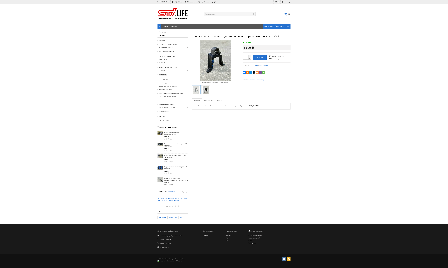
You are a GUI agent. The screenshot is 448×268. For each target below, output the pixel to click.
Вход (277, 2)
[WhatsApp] (263, 72)
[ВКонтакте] (244, 72)
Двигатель (163, 59)
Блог (227, 238)
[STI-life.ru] (159, 26)
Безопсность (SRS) (166, 47)
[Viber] (260, 72)
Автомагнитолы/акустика (169, 44)
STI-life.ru (162, 259)
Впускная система (166, 52)
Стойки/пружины (165, 83)
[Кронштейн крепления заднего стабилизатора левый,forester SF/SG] (196, 89)
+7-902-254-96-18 (164, 2)
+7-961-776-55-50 (283, 26)
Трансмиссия (164, 112)
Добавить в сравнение (277, 59)
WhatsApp (269, 26)
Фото (227, 240)
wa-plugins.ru (181, 259)
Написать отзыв (263, 65)
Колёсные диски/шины (168, 67)
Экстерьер (163, 116)
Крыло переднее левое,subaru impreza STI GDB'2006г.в (175, 156)
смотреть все (171, 191)
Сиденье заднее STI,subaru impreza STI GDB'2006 (175, 168)
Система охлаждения (167, 96)
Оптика (162, 70)
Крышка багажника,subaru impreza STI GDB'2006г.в (175, 145)
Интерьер (162, 63)
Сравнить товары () (210, 2)
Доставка (173, 26)
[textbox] (230, 14)
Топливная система (167, 104)
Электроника (164, 121)
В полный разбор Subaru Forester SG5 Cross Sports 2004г (173, 199)
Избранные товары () (193, 2)
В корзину (260, 57)
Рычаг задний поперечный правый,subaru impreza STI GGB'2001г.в (176, 179)
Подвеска (163, 32)
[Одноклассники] (247, 72)
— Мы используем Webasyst (173, 261)
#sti (181, 217)
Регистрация (287, 2)
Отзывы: (255, 65)
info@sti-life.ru (178, 2)
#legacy (171, 217)
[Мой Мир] (250, 72)
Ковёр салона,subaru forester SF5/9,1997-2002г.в (172, 133)
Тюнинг (162, 41)
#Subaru (162, 217)
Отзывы (219, 100)
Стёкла (161, 100)
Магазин (228, 235)
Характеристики (208, 100)
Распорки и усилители (168, 86)
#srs (176, 217)
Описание (197, 100)
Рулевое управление (167, 90)
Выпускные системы (167, 56)
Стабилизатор (164, 79)
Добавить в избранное (277, 56)
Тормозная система (167, 107)
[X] (254, 72)
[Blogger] (257, 72)
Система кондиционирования (171, 93)
